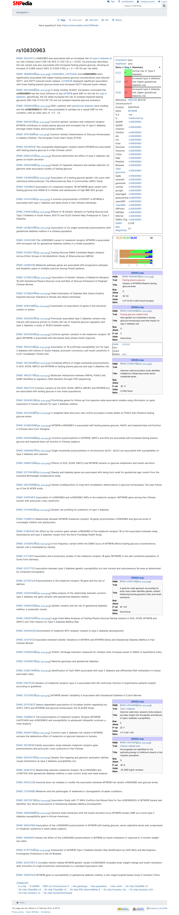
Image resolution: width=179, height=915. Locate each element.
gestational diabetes (83, 105)
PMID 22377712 (25, 568)
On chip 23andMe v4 (30, 889)
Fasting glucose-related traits (134, 314)
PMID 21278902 (25, 509)
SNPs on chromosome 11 (56, 886)
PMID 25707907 (25, 704)
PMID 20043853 (26, 400)
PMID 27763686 (25, 791)
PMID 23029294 (26, 593)
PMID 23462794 (26, 670)
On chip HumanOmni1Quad (58, 892)
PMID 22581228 (128, 581)
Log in (164, 1)
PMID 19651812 (25, 121)
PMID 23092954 (26, 652)
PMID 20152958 (25, 412)
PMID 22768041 (25, 293)
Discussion (77, 20)
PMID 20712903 (25, 472)
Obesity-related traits (130, 746)
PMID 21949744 (25, 211)
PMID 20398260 (26, 425)
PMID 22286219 (128, 363)
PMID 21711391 (25, 556)
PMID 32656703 (26, 875)
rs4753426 (71, 74)
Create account (148, 1)
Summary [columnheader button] (137, 67)
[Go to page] (164, 5)
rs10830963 (135, 121)
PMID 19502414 (25, 346)
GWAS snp (137, 272)
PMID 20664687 (26, 450)
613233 (126, 344)
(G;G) (118, 92)
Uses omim (116, 886)
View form (93, 20)
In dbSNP (34, 886)
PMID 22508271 (25, 252)
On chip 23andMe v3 (137, 886)
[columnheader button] (128, 67)
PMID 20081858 (128, 311)
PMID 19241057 (25, 58)
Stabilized (121, 63)
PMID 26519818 (25, 745)
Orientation (121, 60)
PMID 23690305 (26, 605)
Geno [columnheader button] (118, 67)
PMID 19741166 (25, 134)
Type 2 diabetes (127, 709)
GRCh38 (132, 99)
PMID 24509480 (128, 705)
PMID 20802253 (26, 155)
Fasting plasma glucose (134, 280)
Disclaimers (46, 912)
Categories (22, 882)
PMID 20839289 (26, 165)
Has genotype (80, 886)
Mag (126, 67)
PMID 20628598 (26, 438)
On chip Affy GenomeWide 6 (85, 889)
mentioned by (136, 118)
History (118, 20)
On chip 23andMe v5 (55, 889)
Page (63, 20)
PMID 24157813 (25, 639)
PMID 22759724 (25, 580)
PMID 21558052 (25, 543)
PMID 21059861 (25, 186)
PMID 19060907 (130, 276)
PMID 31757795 (25, 850)
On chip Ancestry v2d (141, 889)
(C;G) (118, 81)
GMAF (119, 223)
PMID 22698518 (25, 265)
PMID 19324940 (25, 90)
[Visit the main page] (23, 3)
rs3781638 (66, 81)
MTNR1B (132, 110)
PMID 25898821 (25, 716)
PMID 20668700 (26, 463)
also (124, 354)
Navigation (22, 12)
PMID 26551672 (25, 757)
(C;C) (118, 72)
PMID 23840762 (26, 618)
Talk (113, 1)
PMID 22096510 (25, 227)
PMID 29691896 (25, 812)
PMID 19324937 (25, 318)
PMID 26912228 (25, 782)
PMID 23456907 (26, 661)
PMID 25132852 (25, 695)
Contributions (127, 1)
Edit (107, 20)
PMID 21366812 (25, 519)
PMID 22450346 (26, 240)
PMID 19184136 (25, 305)
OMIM (115, 344)
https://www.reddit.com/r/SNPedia (80, 25)
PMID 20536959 (26, 146)
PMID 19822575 (25, 375)
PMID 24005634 (26, 630)
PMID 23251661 (128, 742)
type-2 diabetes (100, 58)
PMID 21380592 (25, 531)
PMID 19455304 (25, 334)
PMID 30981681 (25, 837)
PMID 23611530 (25, 683)
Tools (22, 903)
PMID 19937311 (25, 388)
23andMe (120, 205)
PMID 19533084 (25, 362)
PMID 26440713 (25, 732)
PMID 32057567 (25, 862)
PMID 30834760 (26, 825)
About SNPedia (32, 912)
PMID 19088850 (25, 74)
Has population (99, 886)
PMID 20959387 (26, 497)
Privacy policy (18, 912)
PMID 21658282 (25, 105)
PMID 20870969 (26, 484)
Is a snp (22, 886)
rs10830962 (57, 74)
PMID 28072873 (25, 800)
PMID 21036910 (25, 177)
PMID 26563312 (25, 770)
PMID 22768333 (26, 277)
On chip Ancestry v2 (29, 892)
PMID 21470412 (25, 199)
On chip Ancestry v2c (114, 889)
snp (130, 114)
